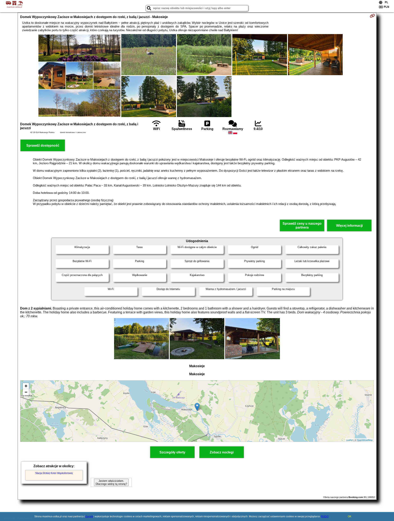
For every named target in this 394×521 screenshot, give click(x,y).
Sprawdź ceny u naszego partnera (302, 225)
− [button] (26, 392)
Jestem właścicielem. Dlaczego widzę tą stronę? (111, 482)
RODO (325, 516)
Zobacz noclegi (222, 452)
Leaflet (349, 440)
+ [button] (26, 386)
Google (89, 516)
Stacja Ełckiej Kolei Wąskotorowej (54, 473)
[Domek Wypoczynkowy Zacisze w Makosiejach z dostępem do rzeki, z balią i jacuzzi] (79, 76)
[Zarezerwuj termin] (372, 15)
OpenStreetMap (365, 440)
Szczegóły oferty (172, 452)
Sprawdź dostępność (42, 145)
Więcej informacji (349, 225)
